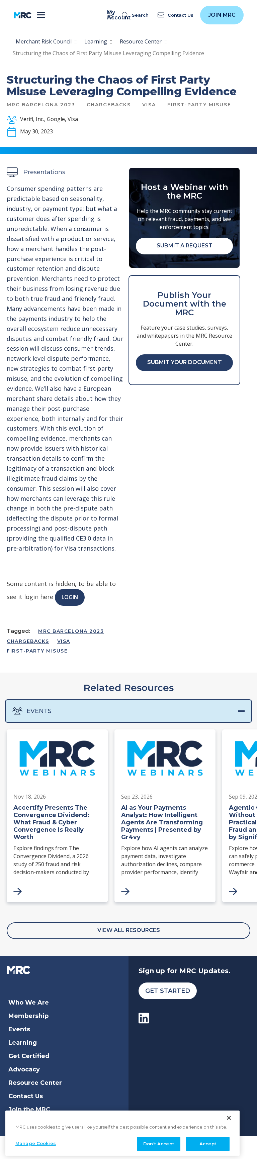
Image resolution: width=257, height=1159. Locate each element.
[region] (122, 1133)
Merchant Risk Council (44, 41)
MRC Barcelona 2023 (71, 631)
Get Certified (29, 1056)
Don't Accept (158, 1143)
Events (39, 711)
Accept (207, 1143)
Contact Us (25, 1096)
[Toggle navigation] (41, 15)
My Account (111, 15)
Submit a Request (184, 245)
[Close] (229, 1118)
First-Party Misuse (37, 651)
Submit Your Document (184, 362)
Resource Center (141, 41)
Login (70, 597)
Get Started (167, 991)
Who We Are (28, 1002)
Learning (95, 41)
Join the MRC (29, 1109)
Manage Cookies (35, 1143)
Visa (63, 641)
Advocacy (24, 1069)
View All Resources (128, 930)
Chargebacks (28, 641)
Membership (28, 1016)
